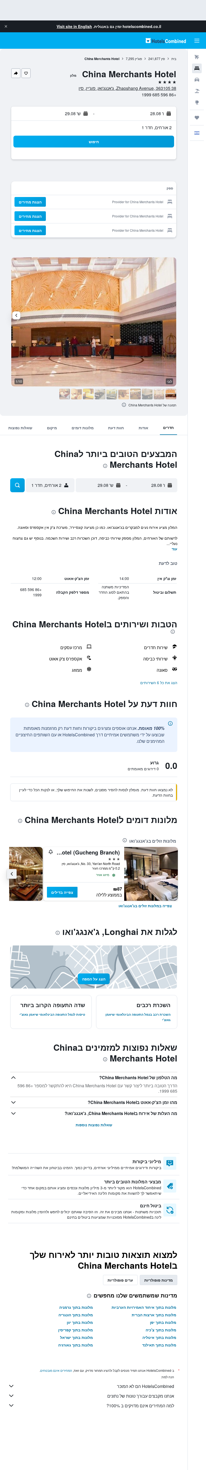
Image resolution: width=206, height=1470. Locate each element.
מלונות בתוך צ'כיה (161, 1329)
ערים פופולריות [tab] (120, 1280)
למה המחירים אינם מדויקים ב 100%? (140, 1405)
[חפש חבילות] (197, 91)
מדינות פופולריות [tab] (158, 1280)
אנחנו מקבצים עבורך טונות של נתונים (140, 1396)
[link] (145, 905)
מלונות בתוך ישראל (76, 1337)
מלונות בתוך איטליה (159, 1337)
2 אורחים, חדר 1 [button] (157, 127)
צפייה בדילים (62, 892)
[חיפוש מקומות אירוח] (197, 68)
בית (173, 58)
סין (163, 58)
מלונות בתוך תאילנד (159, 1345)
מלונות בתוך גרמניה (76, 1307)
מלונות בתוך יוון (80, 1322)
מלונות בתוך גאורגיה (75, 1345)
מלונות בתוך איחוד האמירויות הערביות (144, 1307)
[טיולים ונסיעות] (197, 117)
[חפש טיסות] (197, 57)
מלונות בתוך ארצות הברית (154, 1314)
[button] (6, 26)
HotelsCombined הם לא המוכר (145, 1386)
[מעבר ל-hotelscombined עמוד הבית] (166, 40)
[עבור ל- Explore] (197, 102)
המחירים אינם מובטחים (56, 1370)
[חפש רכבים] (197, 79)
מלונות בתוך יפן (163, 1322)
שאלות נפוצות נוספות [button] (94, 1124)
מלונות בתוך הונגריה (75, 1314)
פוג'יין (138, 58)
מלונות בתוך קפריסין (75, 1329)
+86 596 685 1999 (159, 95)
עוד (174, 548)
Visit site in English (74, 26)
